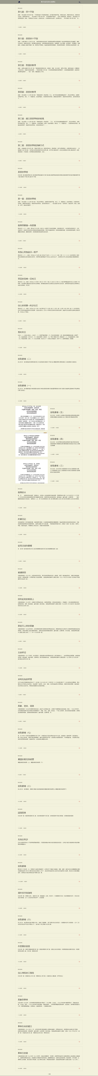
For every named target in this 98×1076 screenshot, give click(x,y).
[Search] (79, 2)
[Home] (19, 2)
